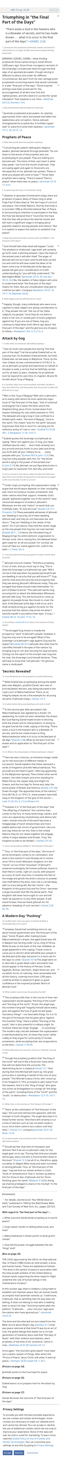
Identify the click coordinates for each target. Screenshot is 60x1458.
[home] (4, 4)
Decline (19, 1452)
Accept (7, 1452)
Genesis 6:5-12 (37, 1345)
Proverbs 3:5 (8, 512)
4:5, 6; (17, 801)
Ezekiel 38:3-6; (30, 455)
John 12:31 (43, 455)
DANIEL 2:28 (37, 41)
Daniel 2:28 (19, 739)
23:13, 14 (17, 130)
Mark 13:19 (8, 1133)
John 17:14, (26, 617)
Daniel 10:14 (29, 959)
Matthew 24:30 (20, 293)
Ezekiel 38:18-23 (22, 622)
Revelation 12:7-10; (39, 1095)
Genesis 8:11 (42, 1324)
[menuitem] (4, 4)
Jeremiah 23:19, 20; (33, 276)
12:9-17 (32, 432)
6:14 (7, 184)
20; (10, 130)
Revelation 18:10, (41, 290)
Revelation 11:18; (18, 432)
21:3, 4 (39, 331)
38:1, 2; (5, 432)
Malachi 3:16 (36, 1180)
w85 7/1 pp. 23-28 (20, 9)
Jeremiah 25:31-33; (43, 1129)
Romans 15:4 (17, 102)
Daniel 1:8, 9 (38, 698)
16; (52, 290)
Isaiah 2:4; (44, 508)
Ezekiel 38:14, (9, 617)
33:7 (42, 1360)
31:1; (52, 508)
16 (33, 617)
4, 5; (33, 331)
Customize (32, 1452)
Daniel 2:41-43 (44, 840)
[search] (56, 3)
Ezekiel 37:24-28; (46, 429)
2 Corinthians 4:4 (30, 801)
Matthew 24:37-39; (19, 1345)
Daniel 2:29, (48, 905)
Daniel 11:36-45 (24, 1044)
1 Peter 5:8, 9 (17, 549)
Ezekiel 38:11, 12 (11, 532)
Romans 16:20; (19, 1360)
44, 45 (5, 908)
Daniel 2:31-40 (49, 787)
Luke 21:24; (8, 801)
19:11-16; (7, 293)
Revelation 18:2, (22, 331)
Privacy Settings (45, 1445)
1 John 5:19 (8, 465)
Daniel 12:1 (41, 1068)
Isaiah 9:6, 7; (33, 1360)
